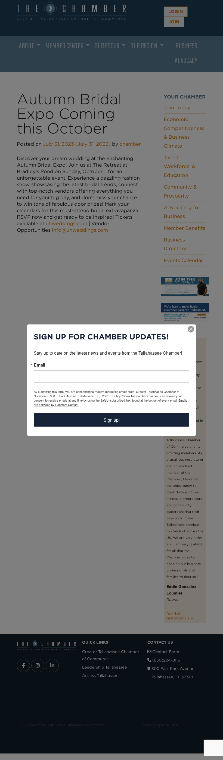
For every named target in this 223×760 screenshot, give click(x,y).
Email (39, 364)
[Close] (191, 329)
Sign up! (112, 419)
